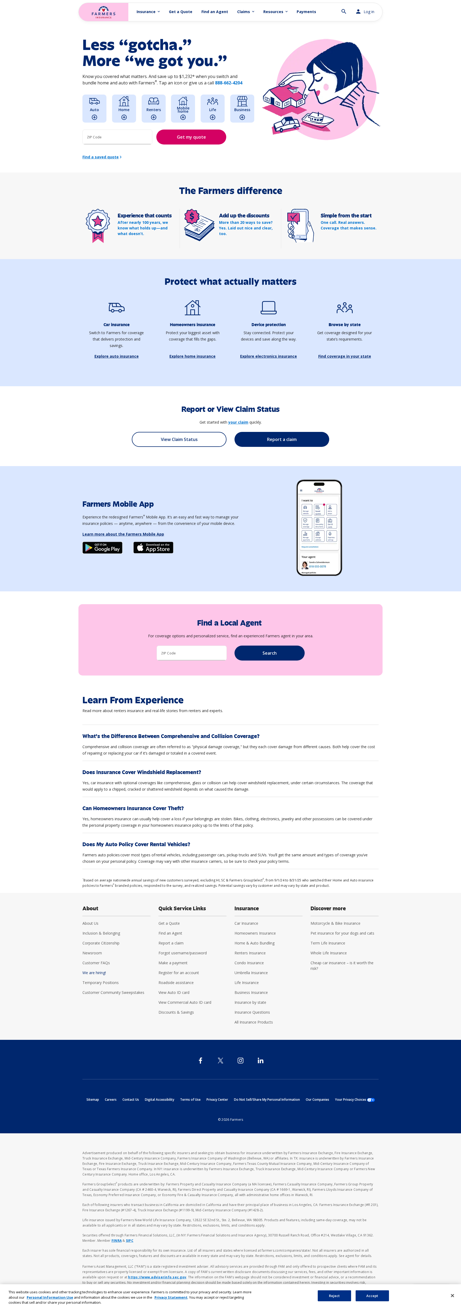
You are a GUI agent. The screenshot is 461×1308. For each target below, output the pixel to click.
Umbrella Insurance (251, 972)
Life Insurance (247, 982)
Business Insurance (251, 992)
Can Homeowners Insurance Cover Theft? (133, 808)
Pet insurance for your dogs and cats (342, 933)
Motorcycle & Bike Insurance (335, 923)
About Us (90, 923)
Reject (334, 1295)
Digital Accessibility (159, 1099)
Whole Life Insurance (329, 952)
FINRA (117, 1240)
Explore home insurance (192, 356)
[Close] (452, 1295)
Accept (372, 1295)
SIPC (129, 1240)
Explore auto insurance (116, 356)
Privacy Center (217, 1099)
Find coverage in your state (344, 356)
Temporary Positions (100, 982)
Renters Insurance (250, 952)
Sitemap (92, 1099)
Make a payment (173, 962)
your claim (238, 422)
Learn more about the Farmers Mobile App (123, 534)
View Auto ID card (173, 992)
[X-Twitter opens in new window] (220, 1060)
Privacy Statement (171, 1297)
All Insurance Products (254, 1022)
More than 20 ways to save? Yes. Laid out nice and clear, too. (246, 228)
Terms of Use (190, 1099)
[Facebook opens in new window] (200, 1060)
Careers (111, 1099)
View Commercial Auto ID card (184, 1002)
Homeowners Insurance (255, 933)
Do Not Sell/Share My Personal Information (267, 1099)
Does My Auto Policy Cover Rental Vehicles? (136, 844)
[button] (344, 9)
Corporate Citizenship (101, 943)
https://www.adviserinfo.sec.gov (157, 1277)
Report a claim (171, 943)
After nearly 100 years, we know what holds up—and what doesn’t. (143, 228)
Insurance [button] (149, 11)
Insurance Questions (252, 1012)
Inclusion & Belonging (101, 933)
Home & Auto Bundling (255, 943)
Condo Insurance (249, 962)
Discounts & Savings (176, 1012)
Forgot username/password (182, 952)
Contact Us (130, 1099)
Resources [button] (276, 11)
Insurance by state (250, 1002)
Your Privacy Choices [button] (355, 1099)
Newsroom (92, 952)
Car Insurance (246, 923)
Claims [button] (246, 11)
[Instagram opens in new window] (240, 1060)
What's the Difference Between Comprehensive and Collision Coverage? (171, 736)
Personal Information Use (50, 1297)
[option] (94, 109)
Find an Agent (214, 11)
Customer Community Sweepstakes (113, 992)
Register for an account (178, 972)
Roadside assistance (176, 982)
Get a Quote (180, 11)
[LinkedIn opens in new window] (260, 1060)
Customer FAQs (96, 962)
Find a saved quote (100, 156)
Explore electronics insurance (268, 356)
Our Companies (317, 1099)
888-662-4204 (228, 83)
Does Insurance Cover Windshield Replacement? (141, 772)
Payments (306, 11)
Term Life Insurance (328, 943)
